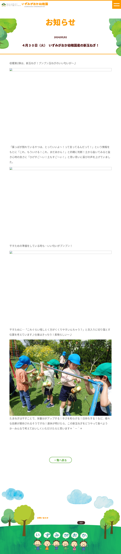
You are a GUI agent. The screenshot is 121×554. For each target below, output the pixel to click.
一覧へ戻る (60, 460)
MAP (81, 523)
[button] (116, 4)
